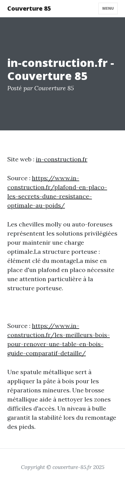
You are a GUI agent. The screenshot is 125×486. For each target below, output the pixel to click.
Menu (108, 8)
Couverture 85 (29, 8)
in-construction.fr (61, 159)
